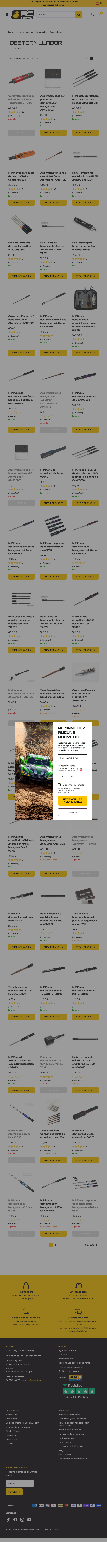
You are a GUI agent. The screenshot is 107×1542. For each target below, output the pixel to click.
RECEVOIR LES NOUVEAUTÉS (72, 800)
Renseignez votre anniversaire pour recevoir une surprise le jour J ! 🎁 (71, 768)
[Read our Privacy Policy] (85, 789)
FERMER (72, 812)
